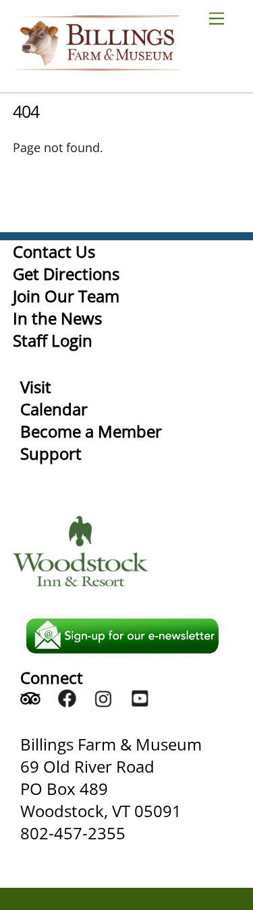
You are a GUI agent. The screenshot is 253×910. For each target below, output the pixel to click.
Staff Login (52, 340)
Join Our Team (66, 296)
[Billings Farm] (97, 64)
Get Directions (66, 273)
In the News (57, 318)
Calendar (54, 409)
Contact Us (54, 251)
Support (51, 453)
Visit (35, 387)
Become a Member (91, 431)
